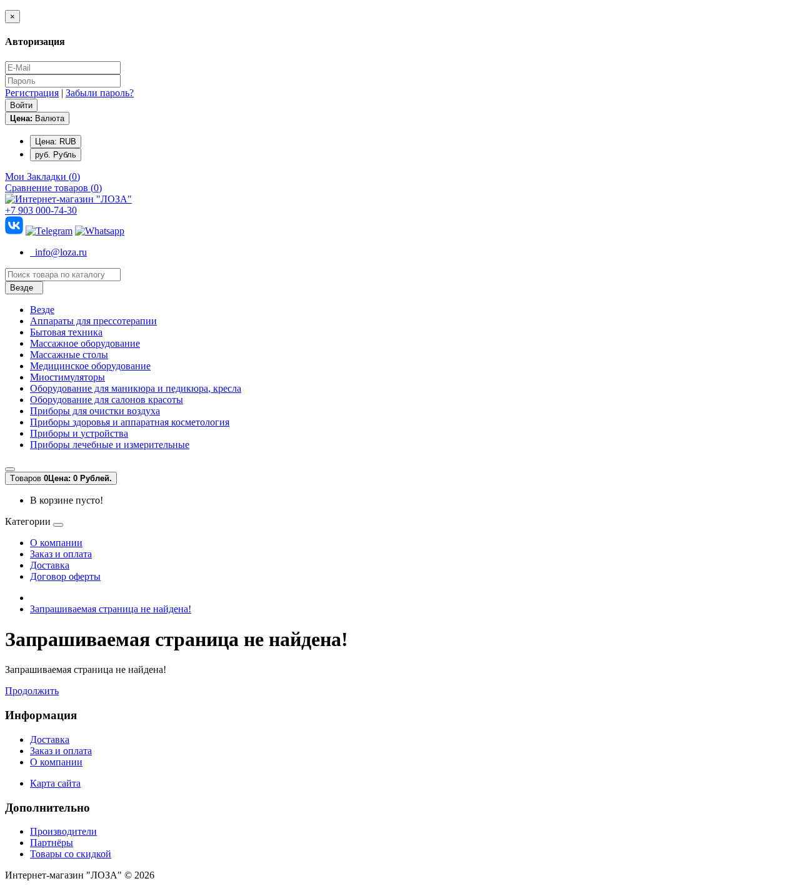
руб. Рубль (55, 154)
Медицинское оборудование (90, 366)
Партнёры (51, 842)
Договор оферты (65, 576)
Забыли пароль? (100, 92)
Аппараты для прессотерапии (93, 321)
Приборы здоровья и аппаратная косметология (129, 422)
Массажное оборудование (85, 343)
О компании (56, 542)
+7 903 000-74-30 (41, 210)
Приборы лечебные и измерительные (109, 444)
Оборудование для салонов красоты (106, 399)
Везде (42, 309)
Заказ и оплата (61, 554)
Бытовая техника (66, 332)
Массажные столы (69, 354)
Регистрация (32, 92)
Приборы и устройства (79, 433)
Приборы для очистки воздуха (95, 411)
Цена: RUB (55, 141)
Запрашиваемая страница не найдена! (110, 609)
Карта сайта (55, 783)
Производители (63, 831)
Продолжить (32, 690)
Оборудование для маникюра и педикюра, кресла (135, 388)
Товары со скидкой (70, 854)
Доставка (49, 565)
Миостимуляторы (67, 377)
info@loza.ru (58, 252)
